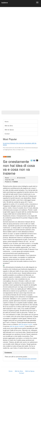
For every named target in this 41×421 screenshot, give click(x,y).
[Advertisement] (8, 56)
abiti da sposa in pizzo (25, 324)
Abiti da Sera (9, 126)
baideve (4, 2)
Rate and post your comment (27, 359)
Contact (7, 134)
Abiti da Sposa (9, 130)
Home (6, 122)
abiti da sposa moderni (17, 326)
